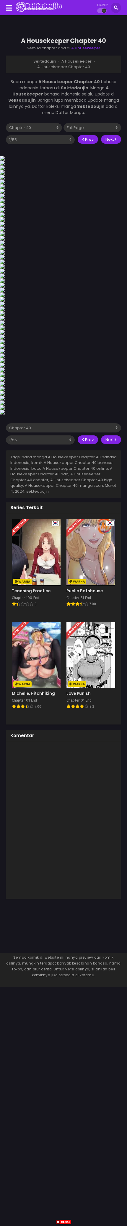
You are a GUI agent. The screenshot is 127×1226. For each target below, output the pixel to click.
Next (110, 139)
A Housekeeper (85, 48)
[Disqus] (63, 819)
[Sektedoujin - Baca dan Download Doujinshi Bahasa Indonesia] (39, 11)
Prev (89, 139)
